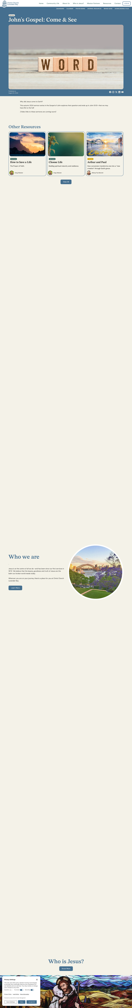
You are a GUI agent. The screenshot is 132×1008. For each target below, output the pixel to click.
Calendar (69, 8)
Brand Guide (108, 8)
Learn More (15, 588)
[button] (53, 3)
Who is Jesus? (78, 3)
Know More (66, 969)
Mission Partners (93, 3)
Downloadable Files (122, 8)
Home (41, 3)
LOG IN (126, 3)
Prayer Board (80, 8)
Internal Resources (94, 8)
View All (66, 182)
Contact (117, 3)
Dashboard (60, 8)
